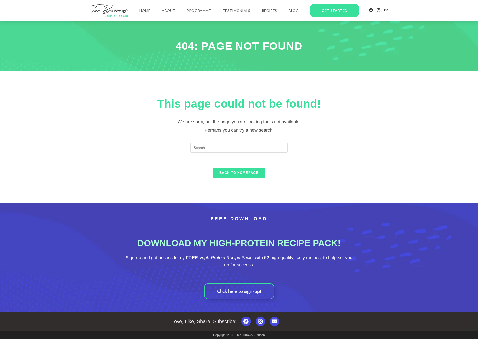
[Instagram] (260, 321)
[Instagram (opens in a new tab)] (378, 10)
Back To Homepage (239, 173)
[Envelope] (274, 321)
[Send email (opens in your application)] (386, 10)
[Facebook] (246, 321)
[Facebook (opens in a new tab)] (371, 10)
